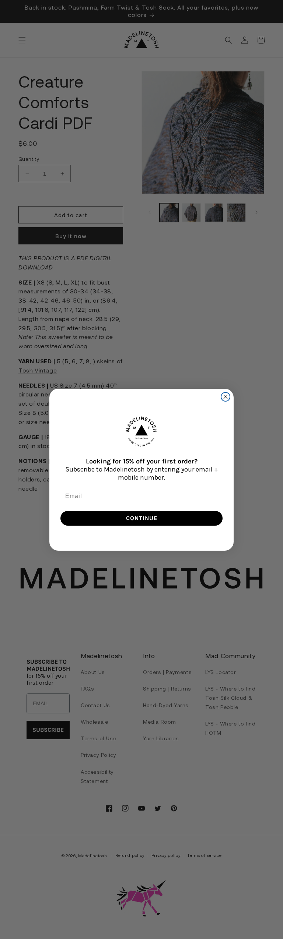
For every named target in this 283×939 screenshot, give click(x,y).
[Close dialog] (225, 396)
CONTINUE (141, 518)
